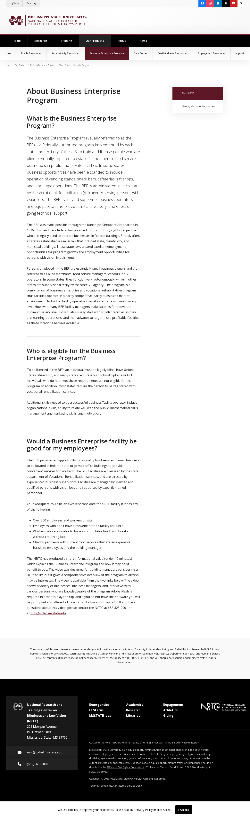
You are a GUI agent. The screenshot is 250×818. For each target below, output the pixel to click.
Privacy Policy (144, 810)
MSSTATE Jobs (100, 715)
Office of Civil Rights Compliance (125, 767)
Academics (134, 705)
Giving (168, 715)
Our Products (98, 40)
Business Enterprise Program (109, 53)
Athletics (170, 710)
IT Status (96, 710)
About (122, 41)
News (143, 41)
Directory (33, 3)
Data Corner (141, 53)
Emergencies (99, 705)
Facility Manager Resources (198, 106)
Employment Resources (212, 53)
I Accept (183, 810)
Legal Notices (155, 742)
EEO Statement (121, 742)
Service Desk (134, 785)
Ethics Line (138, 742)
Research (40, 41)
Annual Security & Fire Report (182, 742)
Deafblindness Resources (173, 53)
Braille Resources (31, 53)
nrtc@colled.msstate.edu (48, 613)
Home (17, 41)
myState (16, 3)
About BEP (188, 93)
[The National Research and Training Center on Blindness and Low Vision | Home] (47, 20)
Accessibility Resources (66, 53)
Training (66, 41)
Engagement (173, 705)
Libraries (133, 715)
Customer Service (99, 742)
